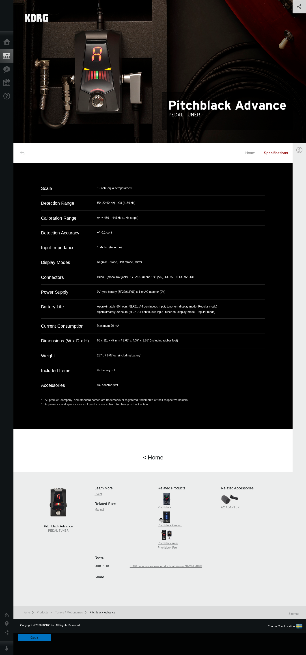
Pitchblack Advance (102, 612)
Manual (99, 509)
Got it (34, 637)
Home (8, 42)
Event (98, 494)
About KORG (8, 648)
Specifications (276, 153)
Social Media (8, 632)
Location (8, 623)
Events (8, 83)
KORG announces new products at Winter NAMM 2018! (166, 566)
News (8, 614)
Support (8, 96)
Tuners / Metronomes (69, 612)
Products (8, 56)
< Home (153, 457)
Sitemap (294, 613)
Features (8, 69)
